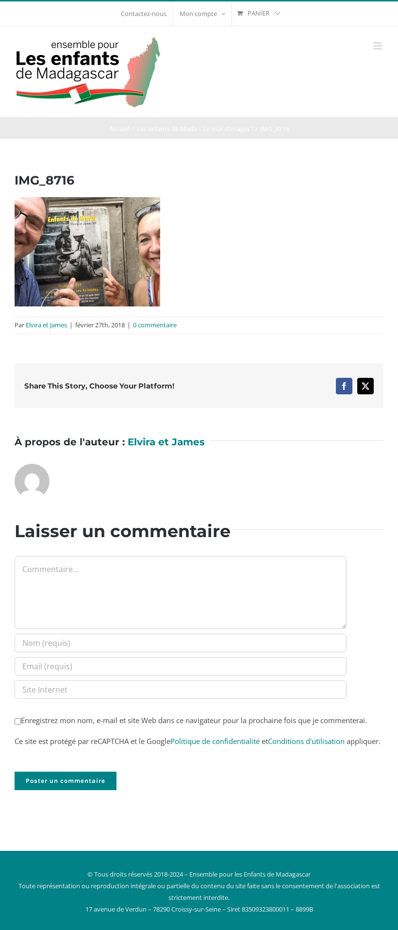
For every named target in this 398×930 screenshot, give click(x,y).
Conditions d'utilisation (306, 741)
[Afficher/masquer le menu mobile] (378, 46)
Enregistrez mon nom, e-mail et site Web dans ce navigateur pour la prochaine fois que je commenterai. (194, 720)
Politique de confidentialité (215, 741)
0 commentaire (155, 325)
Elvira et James (46, 325)
